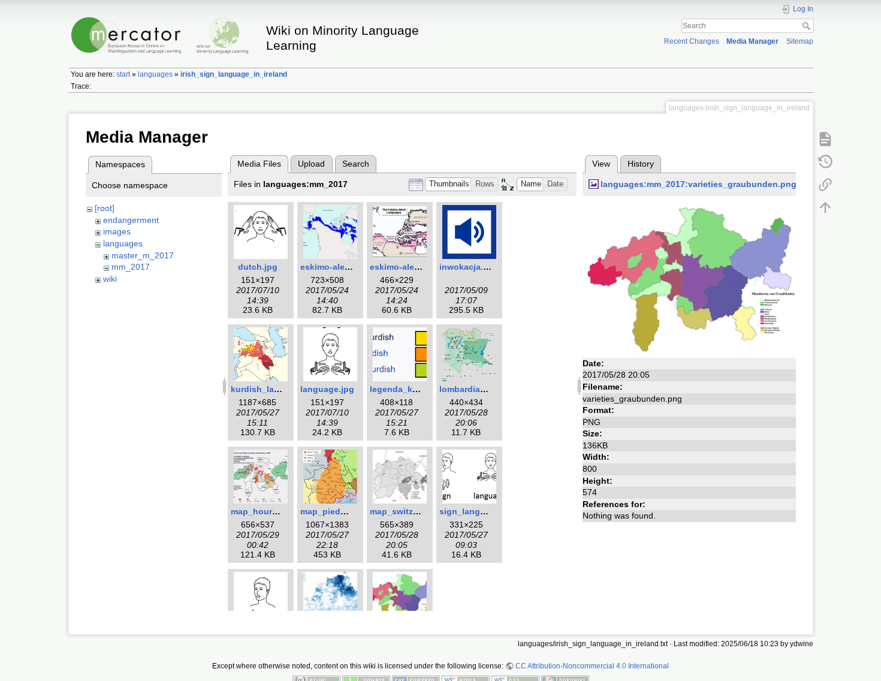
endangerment (131, 220)
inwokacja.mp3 (469, 267)
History (640, 163)
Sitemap (799, 41)
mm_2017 (130, 267)
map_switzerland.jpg (412, 511)
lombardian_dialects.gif (487, 389)
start (123, 74)
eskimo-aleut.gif (333, 267)
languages (155, 74)
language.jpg (327, 389)
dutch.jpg (257, 267)
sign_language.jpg (477, 511)
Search (807, 26)
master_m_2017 (142, 255)
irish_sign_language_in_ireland (233, 74)
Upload (311, 163)
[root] (104, 208)
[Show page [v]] (825, 138)
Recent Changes (691, 41)
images (117, 231)
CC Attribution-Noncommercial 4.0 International (592, 666)
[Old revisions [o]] (825, 161)
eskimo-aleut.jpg (404, 267)
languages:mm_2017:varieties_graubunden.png (698, 184)
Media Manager (752, 41)
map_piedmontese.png (347, 511)
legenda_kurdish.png (413, 389)
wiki (110, 279)
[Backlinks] (825, 184)
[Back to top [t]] (825, 206)
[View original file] (689, 277)
